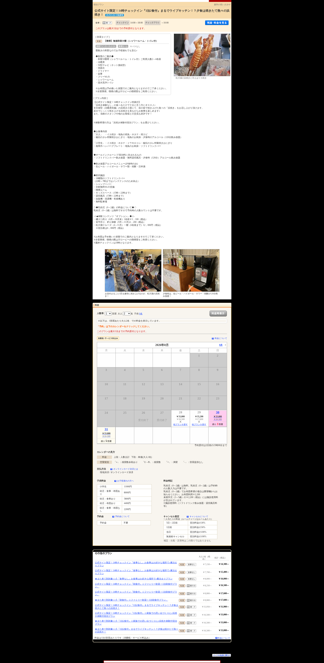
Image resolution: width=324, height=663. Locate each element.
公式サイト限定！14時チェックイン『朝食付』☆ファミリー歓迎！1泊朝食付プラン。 (136, 585)
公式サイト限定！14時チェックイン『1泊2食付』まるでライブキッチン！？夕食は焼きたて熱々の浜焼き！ (136, 607)
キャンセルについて (199, 516)
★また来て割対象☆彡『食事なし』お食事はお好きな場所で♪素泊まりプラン (133, 578)
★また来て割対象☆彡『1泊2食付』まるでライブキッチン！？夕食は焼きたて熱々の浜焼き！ (136, 630)
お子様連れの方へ (125, 481)
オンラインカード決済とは (125, 469)
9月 (221, 345)
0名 (140, 313)
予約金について (122, 516)
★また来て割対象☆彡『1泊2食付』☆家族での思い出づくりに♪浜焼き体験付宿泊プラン (136, 622)
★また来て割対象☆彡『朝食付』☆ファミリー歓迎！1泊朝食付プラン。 (131, 600)
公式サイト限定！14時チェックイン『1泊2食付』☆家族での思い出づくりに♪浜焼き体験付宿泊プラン (136, 614)
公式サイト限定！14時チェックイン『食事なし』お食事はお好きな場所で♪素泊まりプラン (136, 564)
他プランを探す (180, 424)
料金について (221, 338)
